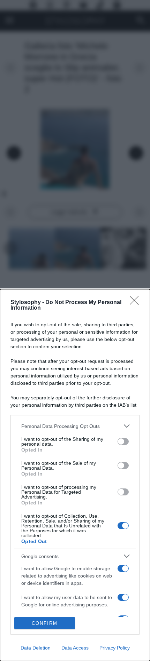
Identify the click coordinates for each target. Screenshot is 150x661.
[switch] (123, 441)
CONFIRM (45, 623)
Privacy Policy (114, 648)
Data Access (75, 648)
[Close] (136, 302)
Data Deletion (36, 648)
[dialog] (75, 475)
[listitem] (75, 426)
